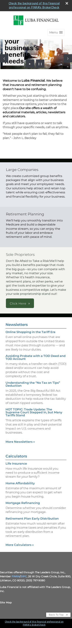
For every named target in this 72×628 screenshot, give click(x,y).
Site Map (6, 602)
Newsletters (17, 324)
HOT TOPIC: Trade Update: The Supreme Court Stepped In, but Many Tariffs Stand (34, 412)
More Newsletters (20, 441)
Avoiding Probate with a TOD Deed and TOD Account (36, 357)
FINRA (16, 576)
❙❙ (40, 63)
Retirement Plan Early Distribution (32, 518)
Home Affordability (20, 483)
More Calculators (20, 545)
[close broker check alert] (66, 3)
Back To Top (56, 614)
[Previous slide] (4, 58)
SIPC (24, 576)
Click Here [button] (18, 303)
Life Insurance (16, 463)
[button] (56, 32)
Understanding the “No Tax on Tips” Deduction (33, 384)
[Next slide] (68, 58)
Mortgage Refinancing (23, 503)
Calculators (16, 456)
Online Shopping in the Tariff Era (30, 332)
